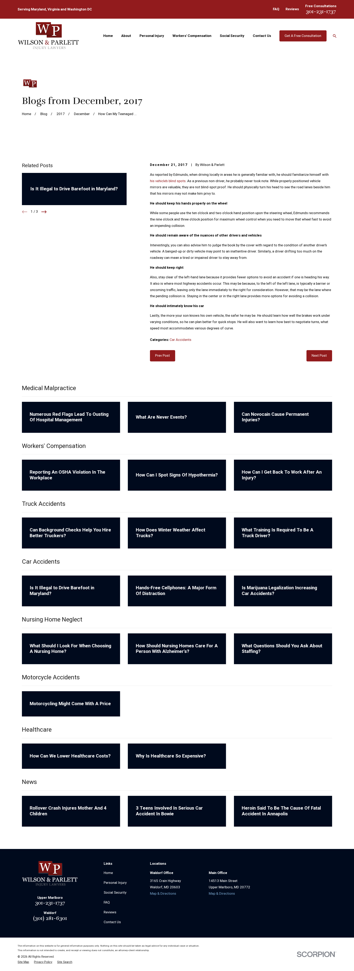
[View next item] (44, 212)
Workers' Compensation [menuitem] (191, 35)
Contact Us (112, 922)
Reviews (292, 9)
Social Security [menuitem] (232, 35)
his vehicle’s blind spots (168, 181)
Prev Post (162, 355)
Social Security (115, 892)
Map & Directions (163, 893)
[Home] (48, 36)
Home (108, 872)
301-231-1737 (321, 11)
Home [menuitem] (108, 35)
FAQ (276, 9)
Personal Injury (115, 882)
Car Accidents (180, 339)
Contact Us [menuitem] (262, 35)
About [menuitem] (126, 35)
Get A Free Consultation (303, 35)
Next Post (319, 355)
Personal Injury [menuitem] (152, 35)
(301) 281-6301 (50, 918)
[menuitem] (23, 962)
